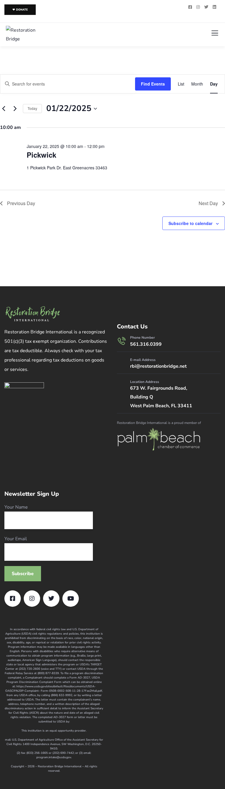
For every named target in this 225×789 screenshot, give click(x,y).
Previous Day (21, 203)
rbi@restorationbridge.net (158, 366)
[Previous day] (3, 108)
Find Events (153, 84)
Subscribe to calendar (190, 223)
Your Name (16, 507)
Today (32, 108)
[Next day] (14, 108)
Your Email (15, 539)
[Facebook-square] (12, 598)
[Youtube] (70, 598)
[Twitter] (51, 598)
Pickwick (41, 155)
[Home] (32, 314)
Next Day (208, 203)
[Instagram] (32, 598)
